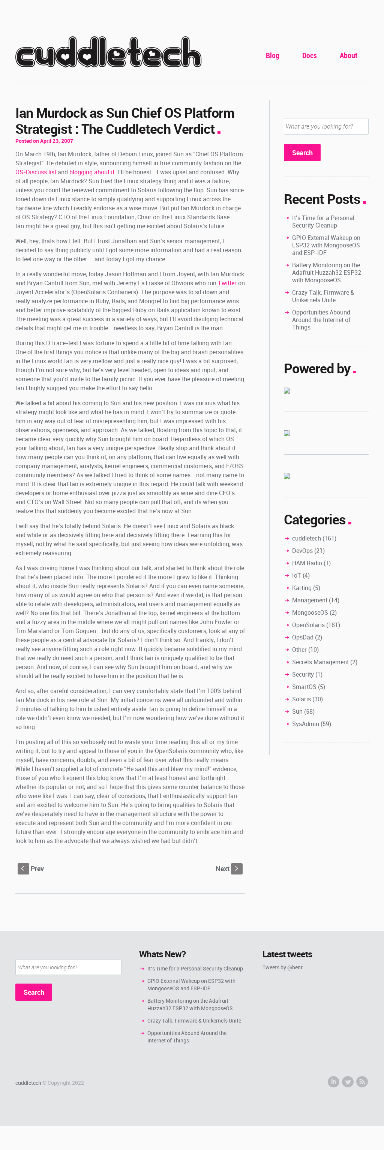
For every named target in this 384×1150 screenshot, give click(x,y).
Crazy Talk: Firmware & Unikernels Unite (323, 296)
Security (303, 674)
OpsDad (303, 637)
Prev (32, 868)
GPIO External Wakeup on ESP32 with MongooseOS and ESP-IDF (326, 245)
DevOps (302, 551)
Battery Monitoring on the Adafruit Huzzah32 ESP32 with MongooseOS (326, 272)
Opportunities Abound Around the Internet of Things (321, 319)
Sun (297, 711)
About (348, 55)
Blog (272, 55)
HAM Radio (307, 563)
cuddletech (108, 53)
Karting (302, 588)
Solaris (301, 699)
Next (228, 868)
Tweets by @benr (282, 967)
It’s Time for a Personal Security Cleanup (323, 221)
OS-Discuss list (35, 172)
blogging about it (91, 172)
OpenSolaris (308, 625)
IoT (296, 575)
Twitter (227, 283)
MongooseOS (310, 612)
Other (299, 649)
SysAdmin (305, 724)
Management (309, 600)
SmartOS (304, 687)
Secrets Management (320, 662)
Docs (309, 55)
